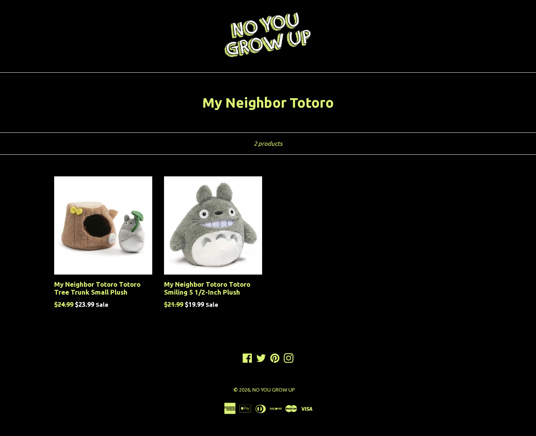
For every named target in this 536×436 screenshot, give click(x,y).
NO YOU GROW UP (273, 389)
